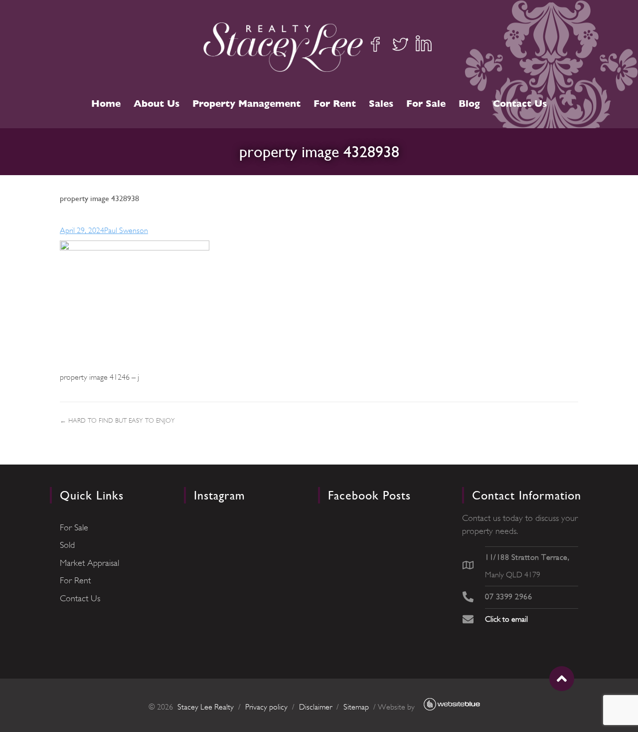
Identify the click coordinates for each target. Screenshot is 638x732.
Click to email (506, 619)
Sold (67, 545)
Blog (469, 103)
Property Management (246, 103)
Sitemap (356, 707)
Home (106, 103)
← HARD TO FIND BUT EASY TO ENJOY (117, 420)
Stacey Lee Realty (205, 707)
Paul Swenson (126, 230)
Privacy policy (266, 707)
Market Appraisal (89, 563)
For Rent (335, 103)
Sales (381, 103)
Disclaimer (315, 707)
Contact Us (520, 103)
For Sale (426, 103)
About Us (156, 103)
